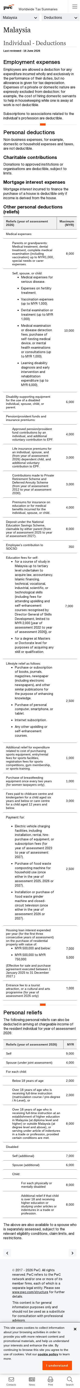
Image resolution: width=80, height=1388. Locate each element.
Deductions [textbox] (53, 17)
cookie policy (48, 1354)
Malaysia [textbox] (10, 17)
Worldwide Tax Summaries (38, 9)
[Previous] (7, 1253)
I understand (57, 1365)
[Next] (72, 1253)
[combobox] (19, 17)
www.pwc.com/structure (30, 1292)
